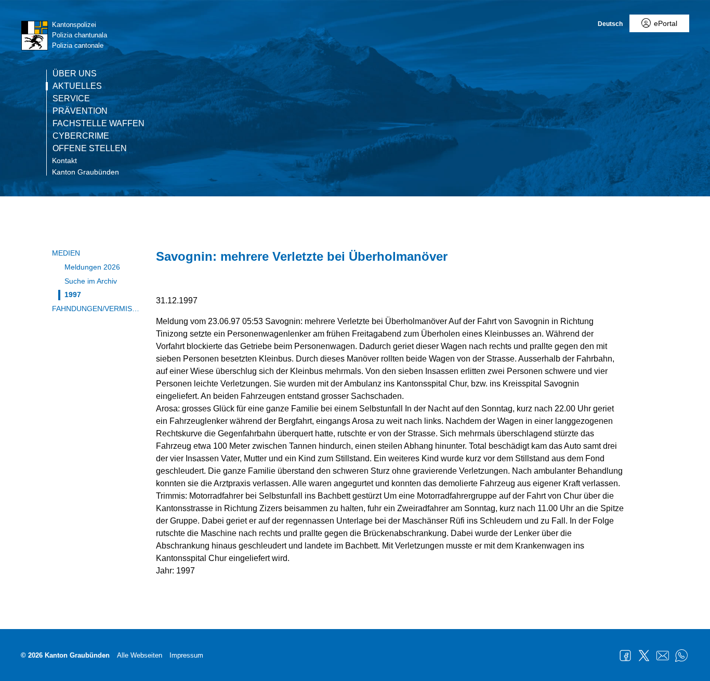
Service (71, 99)
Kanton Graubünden (85, 172)
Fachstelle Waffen (98, 123)
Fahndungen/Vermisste (96, 308)
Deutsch (610, 24)
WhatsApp (681, 655)
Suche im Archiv (90, 281)
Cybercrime (80, 136)
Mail (662, 655)
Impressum (186, 655)
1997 (72, 294)
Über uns (74, 74)
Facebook (625, 655)
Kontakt (64, 160)
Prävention (80, 111)
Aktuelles (77, 86)
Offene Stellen (89, 148)
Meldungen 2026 (92, 267)
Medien (66, 253)
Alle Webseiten (139, 655)
